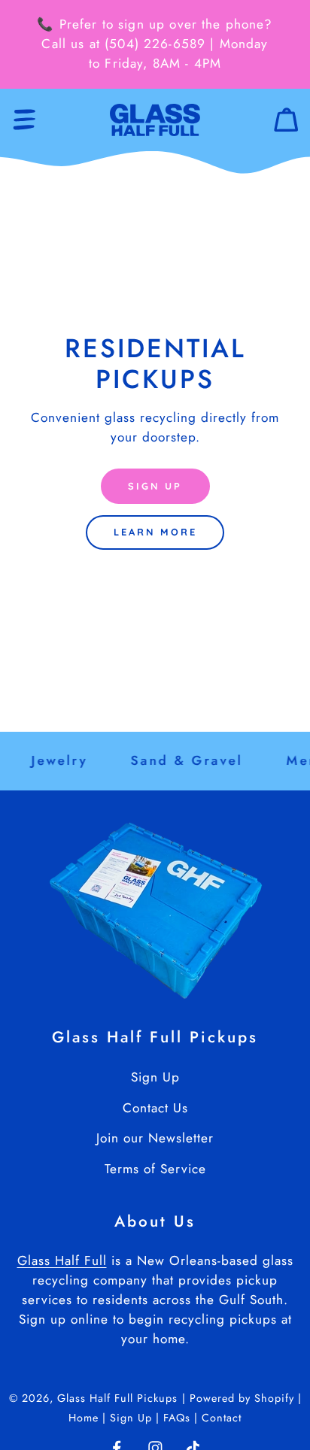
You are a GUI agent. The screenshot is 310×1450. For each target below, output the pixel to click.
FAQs (178, 1417)
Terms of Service (155, 1169)
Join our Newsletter (155, 1138)
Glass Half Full (62, 1260)
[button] (24, 120)
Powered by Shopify (242, 1398)
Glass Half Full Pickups (117, 1398)
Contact (222, 1417)
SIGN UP (155, 486)
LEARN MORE (155, 532)
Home (85, 1417)
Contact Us (155, 1108)
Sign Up (155, 1077)
